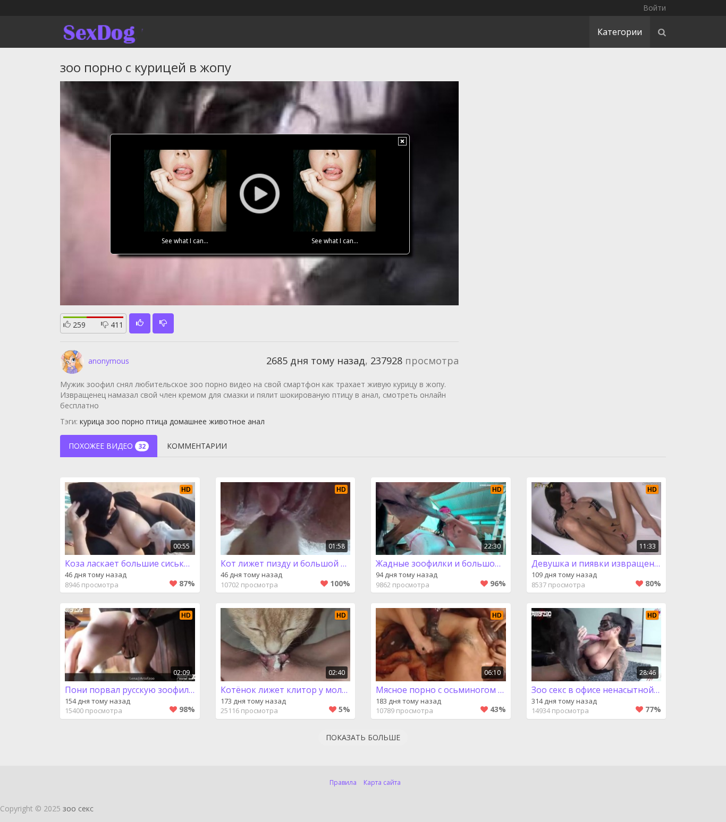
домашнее (188, 421)
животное (227, 421)
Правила (343, 782)
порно (133, 421)
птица (156, 421)
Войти (654, 8)
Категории (619, 32)
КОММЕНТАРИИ (197, 446)
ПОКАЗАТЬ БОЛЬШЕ (363, 737)
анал (256, 421)
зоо (113, 421)
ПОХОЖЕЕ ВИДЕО (107, 446)
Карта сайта (382, 782)
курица (92, 421)
